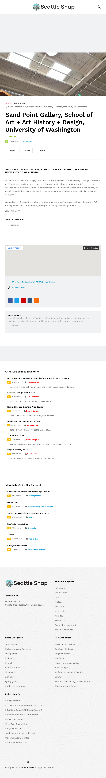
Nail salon (32, 528)
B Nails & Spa (61, 667)
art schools (19, 103)
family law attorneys (15, 686)
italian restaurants (64, 630)
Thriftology (60, 658)
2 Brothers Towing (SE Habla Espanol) (23, 710)
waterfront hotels (13, 667)
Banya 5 (58, 677)
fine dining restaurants (66, 625)
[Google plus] (23, 300)
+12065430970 (19, 287)
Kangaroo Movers (13, 728)
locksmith (10, 658)
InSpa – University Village (67, 663)
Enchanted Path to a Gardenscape (21, 714)
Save (42, 150)
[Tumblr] (30, 300)
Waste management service (40, 506)
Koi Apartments (12, 700)
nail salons (60, 588)
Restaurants (61, 620)
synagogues (11, 681)
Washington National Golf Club (20, 733)
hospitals (59, 616)
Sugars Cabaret (62, 653)
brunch (9, 663)
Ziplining (9, 677)
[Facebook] (10, 300)
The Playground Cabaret (67, 686)
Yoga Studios (11, 644)
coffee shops (61, 592)
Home (8, 103)
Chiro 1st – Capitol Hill (16, 724)
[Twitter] (16, 300)
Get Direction (92, 248)
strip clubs (60, 611)
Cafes (57, 597)
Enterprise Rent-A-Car (16, 742)
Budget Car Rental (14, 719)
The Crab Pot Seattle (65, 644)
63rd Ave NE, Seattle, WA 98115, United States (33, 282)
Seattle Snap (27, 767)
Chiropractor (35, 496)
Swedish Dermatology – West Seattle (72, 681)
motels (58, 602)
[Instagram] (23, 762)
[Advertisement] (53, 33)
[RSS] (36, 300)
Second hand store (36, 550)
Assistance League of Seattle (69, 672)
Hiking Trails (11, 653)
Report (12, 150)
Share (27, 150)
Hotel (31, 517)
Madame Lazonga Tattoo (17, 738)
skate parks (10, 672)
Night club (33, 539)
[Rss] (28, 762)
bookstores (60, 606)
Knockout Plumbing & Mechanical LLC (24, 705)
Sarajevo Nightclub (64, 649)
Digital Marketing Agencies (18, 649)
